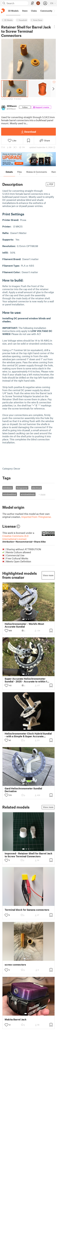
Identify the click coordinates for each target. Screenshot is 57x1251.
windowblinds (28, 494)
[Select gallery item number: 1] (23, 619)
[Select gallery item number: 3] (28, 619)
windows (7, 487)
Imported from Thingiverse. (36, 516)
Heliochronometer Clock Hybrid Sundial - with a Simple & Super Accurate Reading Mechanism (28, 735)
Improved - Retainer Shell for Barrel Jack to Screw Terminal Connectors (28, 855)
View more (48, 575)
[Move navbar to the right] (54, 10)
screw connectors (15, 964)
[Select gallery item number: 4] (31, 619)
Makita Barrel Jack (15, 1019)
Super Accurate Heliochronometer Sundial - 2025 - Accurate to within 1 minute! (26, 680)
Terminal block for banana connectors (27, 909)
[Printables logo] (3, 10)
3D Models (8, 20)
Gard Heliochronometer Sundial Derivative (23, 790)
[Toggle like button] (6, 630)
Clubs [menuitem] (34, 10)
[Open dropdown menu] (54, 26)
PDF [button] (51, 184)
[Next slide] (53, 88)
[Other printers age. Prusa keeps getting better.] (28, 159)
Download (30, 131)
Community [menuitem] (46, 10)
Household (23, 20)
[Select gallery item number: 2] (26, 619)
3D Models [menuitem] (13, 10)
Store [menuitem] (24, 10)
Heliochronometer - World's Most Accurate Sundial (24, 625)
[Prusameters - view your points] (38, 3)
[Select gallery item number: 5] (33, 619)
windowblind (9, 494)
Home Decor (37, 20)
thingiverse (22, 487)
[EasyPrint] (32, 3)
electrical (36, 487)
